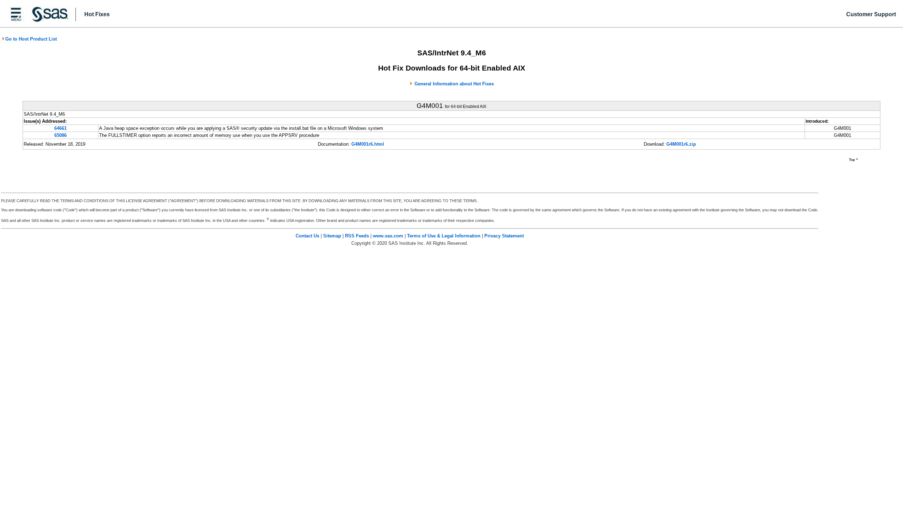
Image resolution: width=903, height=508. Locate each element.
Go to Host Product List (31, 39)
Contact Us (307, 235)
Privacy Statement (504, 235)
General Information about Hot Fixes (454, 83)
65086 (60, 135)
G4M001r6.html (367, 144)
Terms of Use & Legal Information (443, 235)
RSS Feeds (357, 235)
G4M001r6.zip (681, 144)
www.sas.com (388, 235)
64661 (60, 128)
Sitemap (332, 235)
